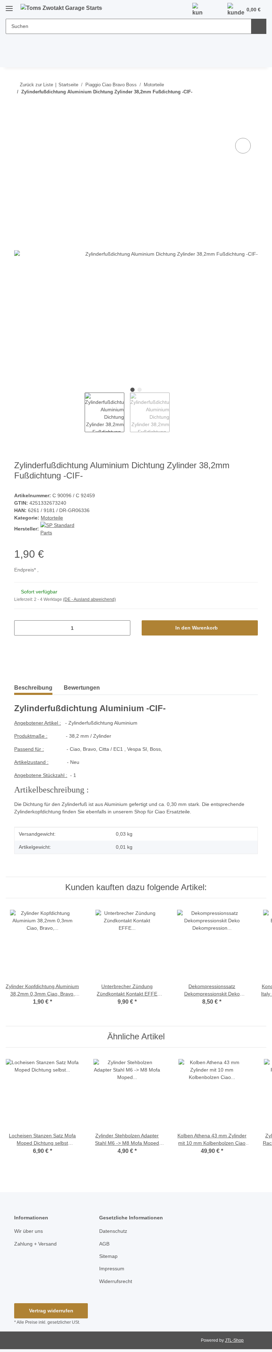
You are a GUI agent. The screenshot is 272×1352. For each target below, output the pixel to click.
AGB (104, 1244)
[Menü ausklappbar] (9, 5)
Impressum (111, 1268)
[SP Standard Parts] (59, 529)
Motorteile (52, 518)
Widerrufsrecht (115, 1281)
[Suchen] (258, 26)
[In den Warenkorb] (20, 128)
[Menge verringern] (22, 628)
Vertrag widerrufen (51, 1310)
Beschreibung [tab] (33, 688)
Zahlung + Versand (35, 1244)
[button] (198, 10)
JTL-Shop (234, 1340)
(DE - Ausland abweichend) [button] (89, 599)
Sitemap (108, 1256)
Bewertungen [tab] (82, 688)
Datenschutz (113, 1231)
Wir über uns (28, 1231)
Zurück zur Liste (36, 84)
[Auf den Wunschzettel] (243, 145)
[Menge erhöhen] (122, 628)
